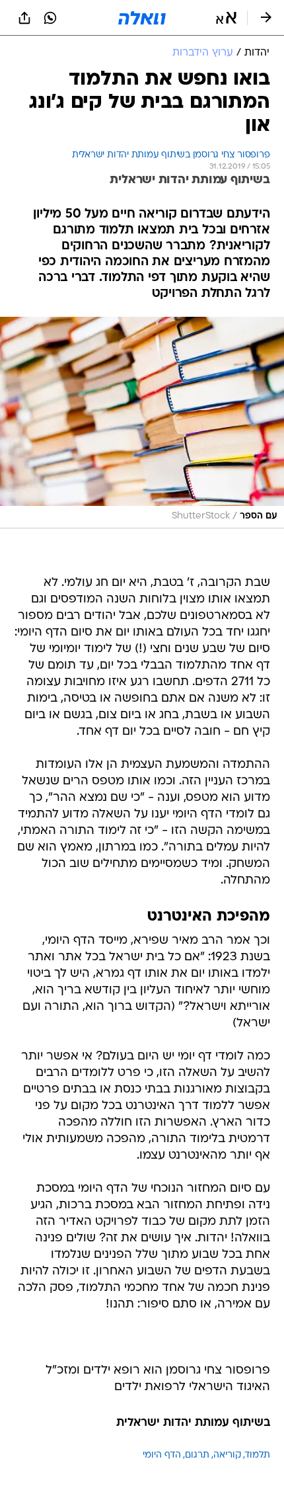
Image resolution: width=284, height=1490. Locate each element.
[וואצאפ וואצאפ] (50, 17)
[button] (226, 18)
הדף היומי (162, 1455)
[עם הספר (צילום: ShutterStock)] (142, 422)
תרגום (197, 1455)
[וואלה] (142, 17)
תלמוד (257, 1455)
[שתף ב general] (24, 18)
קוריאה (227, 1455)
